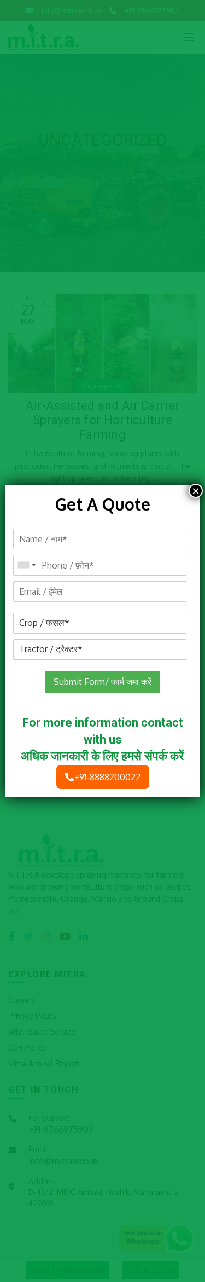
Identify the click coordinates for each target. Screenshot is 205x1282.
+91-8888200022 (107, 776)
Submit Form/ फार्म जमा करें (102, 681)
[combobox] (26, 565)
